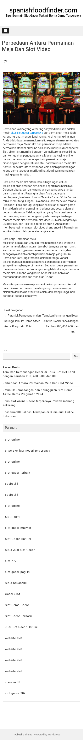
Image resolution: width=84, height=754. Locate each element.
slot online (12, 439)
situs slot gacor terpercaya (27, 132)
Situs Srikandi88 (16, 583)
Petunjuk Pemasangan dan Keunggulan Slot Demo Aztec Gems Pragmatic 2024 (22, 321)
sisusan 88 (12, 682)
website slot (13, 638)
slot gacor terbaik (17, 472)
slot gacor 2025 (16, 693)
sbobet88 (11, 483)
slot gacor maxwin (18, 528)
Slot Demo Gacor (17, 605)
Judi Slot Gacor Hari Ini (21, 627)
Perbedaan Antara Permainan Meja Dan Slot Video (38, 383)
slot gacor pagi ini (17, 572)
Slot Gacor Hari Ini (18, 539)
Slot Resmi (12, 517)
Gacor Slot (12, 594)
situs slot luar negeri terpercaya (27, 450)
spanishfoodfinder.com (43, 10)
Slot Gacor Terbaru (18, 616)
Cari (5, 350)
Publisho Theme (23, 734)
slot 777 (10, 561)
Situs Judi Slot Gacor (20, 550)
